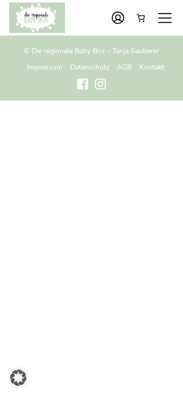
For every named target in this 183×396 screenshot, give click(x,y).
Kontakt (151, 67)
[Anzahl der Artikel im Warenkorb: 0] (141, 18)
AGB (124, 67)
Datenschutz (89, 67)
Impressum (45, 67)
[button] (18, 377)
